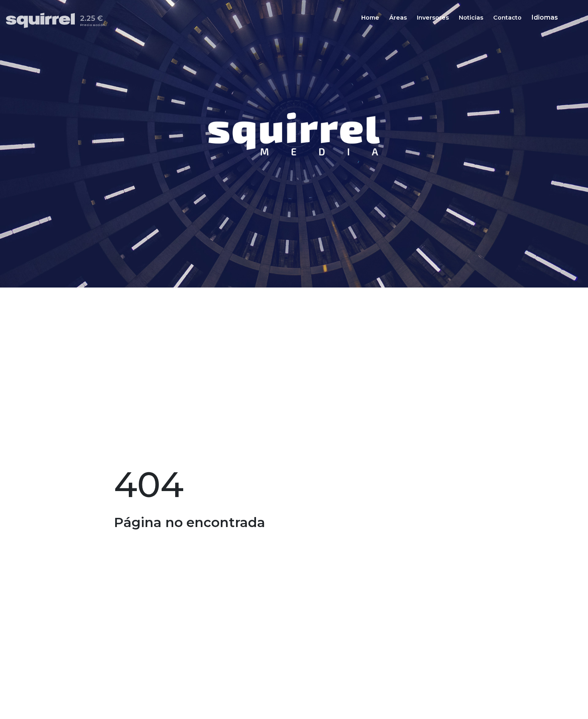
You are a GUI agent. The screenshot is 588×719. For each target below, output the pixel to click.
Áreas (398, 18)
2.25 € (92, 22)
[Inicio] (43, 20)
